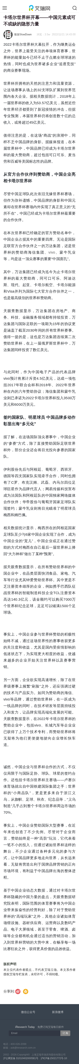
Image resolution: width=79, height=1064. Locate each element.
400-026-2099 (18, 1044)
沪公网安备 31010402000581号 (20, 1058)
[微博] (18, 991)
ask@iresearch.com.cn (23, 1047)
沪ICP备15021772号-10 (54, 1058)
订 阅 (65, 1033)
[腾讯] (25, 991)
